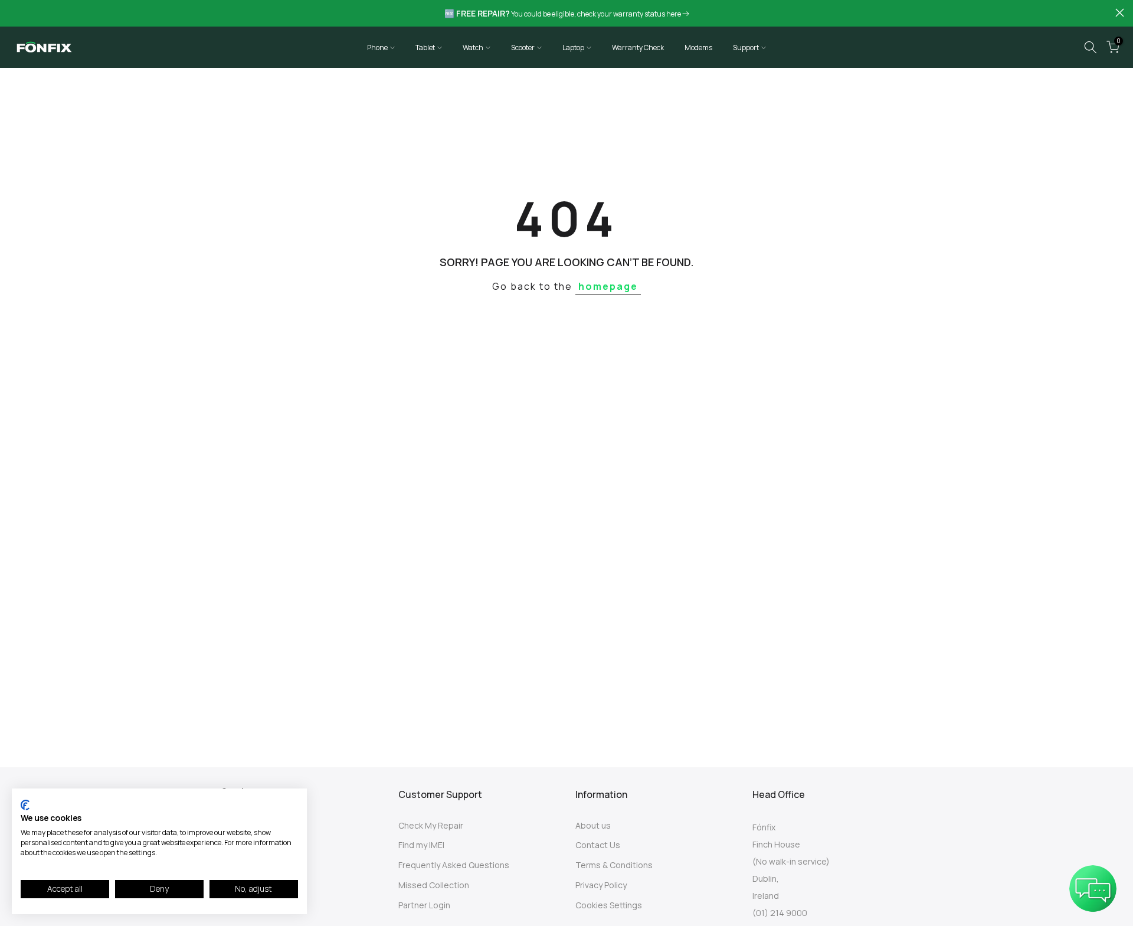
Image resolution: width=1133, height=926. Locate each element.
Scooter (523, 47)
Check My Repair (430, 825)
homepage (608, 286)
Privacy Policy (601, 885)
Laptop (573, 47)
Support (746, 47)
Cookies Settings (608, 905)
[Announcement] (566, 13)
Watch (473, 47)
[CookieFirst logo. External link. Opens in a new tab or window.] (25, 805)
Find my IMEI (421, 844)
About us (593, 825)
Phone (377, 47)
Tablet (425, 47)
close (13, 12)
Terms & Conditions (614, 865)
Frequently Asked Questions (453, 865)
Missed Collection (433, 885)
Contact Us (597, 844)
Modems (698, 47)
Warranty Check (638, 47)
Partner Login (424, 905)
